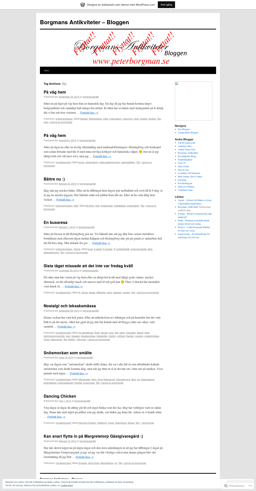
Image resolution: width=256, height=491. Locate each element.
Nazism (130, 336)
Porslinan (182, 179)
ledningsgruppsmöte (54, 336)
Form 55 (182, 162)
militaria (121, 336)
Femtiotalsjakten (185, 159)
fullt (116, 332)
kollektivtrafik (122, 249)
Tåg (159, 118)
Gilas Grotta (183, 166)
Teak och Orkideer (186, 186)
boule (81, 162)
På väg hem (55, 92)
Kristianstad (107, 205)
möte (105, 118)
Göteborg (102, 422)
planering (128, 118)
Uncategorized (63, 162)
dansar (104, 332)
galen (122, 332)
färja (133, 379)
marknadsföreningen (109, 162)
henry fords (93, 463)
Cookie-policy (67, 485)
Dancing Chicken (60, 396)
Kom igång (166, 4)
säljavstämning (51, 252)
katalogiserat (147, 379)
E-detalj (98, 249)
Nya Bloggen (184, 129)
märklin (112, 336)
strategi (143, 118)
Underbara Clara (185, 189)
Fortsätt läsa (89, 112)
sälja (149, 249)
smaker (126, 292)
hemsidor (131, 332)
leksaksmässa (88, 336)
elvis (111, 332)
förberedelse (95, 118)
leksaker (75, 336)
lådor (147, 332)
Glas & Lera (183, 169)
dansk (85, 292)
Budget (84, 118)
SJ (116, 463)
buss (90, 249)
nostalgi (139, 336)
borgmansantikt (91, 96)
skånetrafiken (128, 162)
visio (46, 122)
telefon (71, 339)
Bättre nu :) (54, 179)
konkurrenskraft (138, 249)
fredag (92, 292)
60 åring (90, 205)
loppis (111, 422)
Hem (46, 70)
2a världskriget (86, 332)
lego (68, 336)
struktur (152, 118)
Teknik (77, 249)
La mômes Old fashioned (189, 172)
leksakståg (102, 336)
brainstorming (123, 379)
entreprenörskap (64, 118)
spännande (56, 339)
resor (136, 118)
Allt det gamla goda (186, 142)
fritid (76, 205)
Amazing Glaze (185, 145)
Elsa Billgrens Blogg (187, 156)
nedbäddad (120, 205)
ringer (46, 339)
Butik (97, 332)
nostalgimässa (151, 336)
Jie (138, 379)
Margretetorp (107, 463)
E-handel (107, 249)
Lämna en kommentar (61, 122)
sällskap (117, 292)
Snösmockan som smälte (68, 352)
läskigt (140, 332)
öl (79, 292)
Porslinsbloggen (185, 183)
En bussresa (55, 222)
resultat (78, 382)
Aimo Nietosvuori (106, 379)
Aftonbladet (84, 379)
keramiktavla (50, 382)
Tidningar (81, 339)
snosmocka (89, 382)
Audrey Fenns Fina (186, 149)
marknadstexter (65, 382)
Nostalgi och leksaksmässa (70, 305)
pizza (109, 292)
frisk (97, 205)
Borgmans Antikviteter (188, 152)
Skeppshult (121, 422)
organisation (115, 118)
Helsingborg (91, 162)
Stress (131, 422)
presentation (133, 205)
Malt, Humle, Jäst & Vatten (190, 176)
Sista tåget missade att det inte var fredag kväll (88, 265)
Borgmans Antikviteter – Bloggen (84, 22)
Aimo (94, 379)
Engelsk (83, 463)
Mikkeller (101, 292)
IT (114, 249)
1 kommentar (147, 422)
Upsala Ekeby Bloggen (188, 132)
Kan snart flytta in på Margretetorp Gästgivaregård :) (93, 436)
